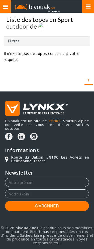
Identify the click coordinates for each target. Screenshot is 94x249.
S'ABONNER (47, 206)
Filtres (14, 41)
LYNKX (55, 120)
